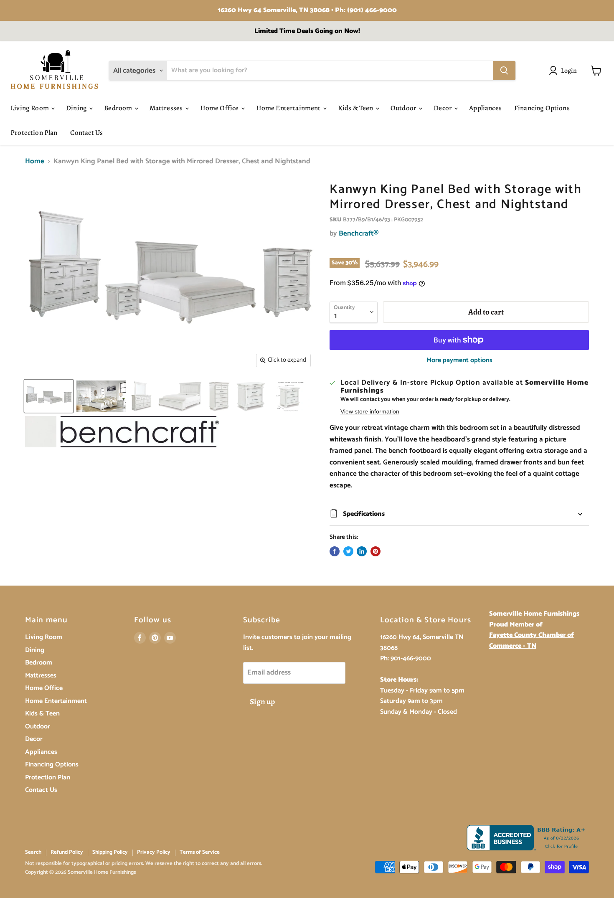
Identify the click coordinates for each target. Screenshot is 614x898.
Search (33, 852)
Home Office (220, 108)
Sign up (262, 701)
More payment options (459, 360)
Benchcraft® (358, 233)
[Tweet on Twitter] (348, 551)
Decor (443, 108)
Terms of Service (200, 852)
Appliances (485, 108)
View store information (369, 411)
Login (569, 70)
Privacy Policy (153, 852)
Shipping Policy (110, 852)
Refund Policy (67, 852)
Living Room (30, 108)
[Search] (504, 70)
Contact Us (86, 132)
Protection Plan (34, 132)
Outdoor (404, 108)
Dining (77, 108)
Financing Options (542, 108)
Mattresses (167, 108)
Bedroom (118, 108)
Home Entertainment (289, 108)
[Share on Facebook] (335, 551)
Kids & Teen (356, 108)
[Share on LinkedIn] (362, 551)
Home (34, 161)
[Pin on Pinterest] (375, 551)
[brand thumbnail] (140, 431)
